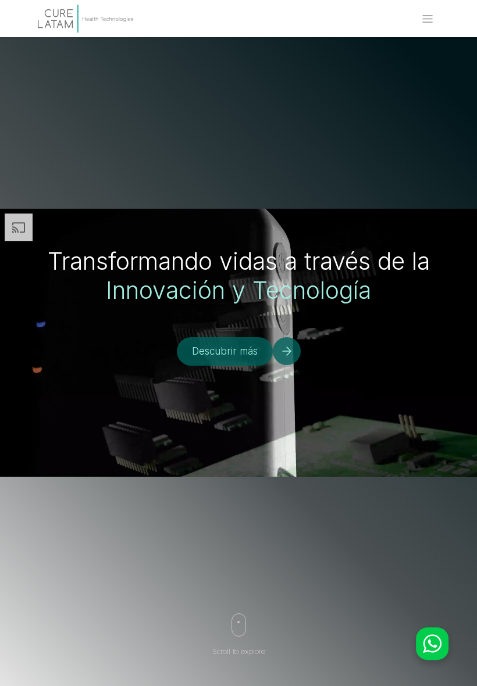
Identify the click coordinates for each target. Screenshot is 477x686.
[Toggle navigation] (427, 19)
